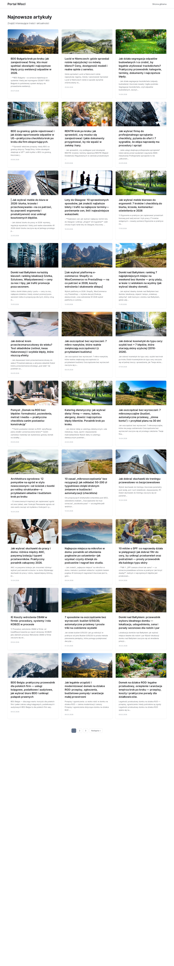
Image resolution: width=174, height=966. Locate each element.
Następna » (96, 731)
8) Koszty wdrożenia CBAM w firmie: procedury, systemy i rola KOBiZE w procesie (31, 621)
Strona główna (159, 4)
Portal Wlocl (16, 4)
